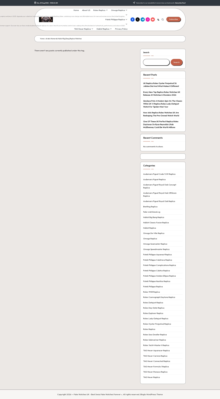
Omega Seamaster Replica (155, 244)
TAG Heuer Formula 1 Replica (156, 366)
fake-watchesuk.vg (151, 212)
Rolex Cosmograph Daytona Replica (159, 297)
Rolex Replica (149, 329)
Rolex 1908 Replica (151, 292)
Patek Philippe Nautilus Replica (156, 281)
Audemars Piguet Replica (154, 179)
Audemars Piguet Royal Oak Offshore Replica (159, 194)
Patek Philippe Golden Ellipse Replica (159, 276)
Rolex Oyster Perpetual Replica (157, 324)
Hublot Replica (149, 228)
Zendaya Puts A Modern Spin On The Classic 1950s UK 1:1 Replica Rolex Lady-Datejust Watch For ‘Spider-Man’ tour (162, 104)
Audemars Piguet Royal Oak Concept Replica (159, 186)
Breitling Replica (150, 206)
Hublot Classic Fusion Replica (156, 222)
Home (42, 39)
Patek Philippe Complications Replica (159, 265)
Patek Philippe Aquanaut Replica (157, 254)
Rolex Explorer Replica (153, 313)
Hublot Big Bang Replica (153, 217)
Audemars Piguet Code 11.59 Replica (159, 174)
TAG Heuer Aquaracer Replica (156, 350)
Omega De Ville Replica (153, 233)
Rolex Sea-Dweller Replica (155, 334)
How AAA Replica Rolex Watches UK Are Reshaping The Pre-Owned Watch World (161, 114)
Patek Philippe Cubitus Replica (156, 270)
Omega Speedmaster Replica (156, 249)
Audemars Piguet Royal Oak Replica (159, 201)
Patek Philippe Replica (153, 286)
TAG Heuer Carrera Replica (155, 356)
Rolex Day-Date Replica (153, 308)
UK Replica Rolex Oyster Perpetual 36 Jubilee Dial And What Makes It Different (161, 84)
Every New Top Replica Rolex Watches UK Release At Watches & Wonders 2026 (161, 93)
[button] (173, 19)
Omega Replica (150, 238)
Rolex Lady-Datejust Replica (155, 318)
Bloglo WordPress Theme (151, 394)
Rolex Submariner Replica (154, 340)
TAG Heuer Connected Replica (156, 361)
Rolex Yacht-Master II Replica (156, 345)
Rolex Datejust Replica (153, 302)
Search (146, 52)
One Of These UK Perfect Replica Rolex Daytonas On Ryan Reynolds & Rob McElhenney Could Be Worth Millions (160, 124)
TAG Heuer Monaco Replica (155, 372)
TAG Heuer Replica (151, 377)
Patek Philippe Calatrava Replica (157, 260)
